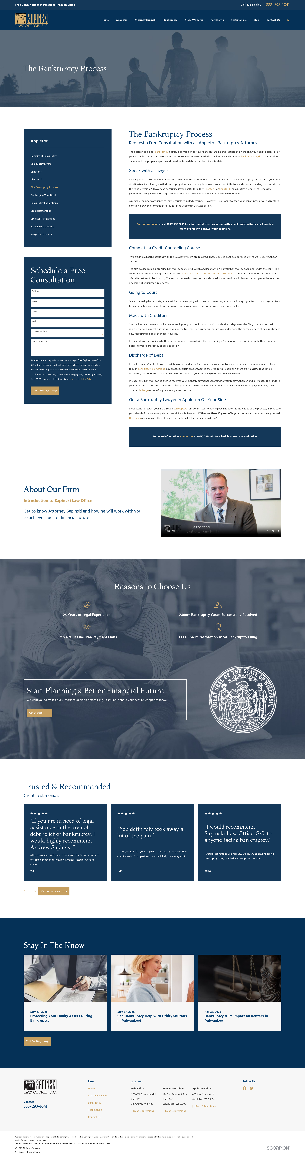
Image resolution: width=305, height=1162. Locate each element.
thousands (135, 418)
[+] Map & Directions (142, 1111)
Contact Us (94, 1117)
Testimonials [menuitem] (239, 20)
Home (91, 1089)
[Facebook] (244, 1088)
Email (34, 321)
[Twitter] (252, 1088)
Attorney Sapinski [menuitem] (145, 20)
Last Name (35, 301)
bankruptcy (161, 152)
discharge (143, 390)
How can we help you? (40, 341)
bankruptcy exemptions (151, 369)
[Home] (31, 20)
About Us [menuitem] (121, 20)
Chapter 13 (225, 189)
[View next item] (33, 891)
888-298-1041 (278, 5)
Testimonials (95, 1110)
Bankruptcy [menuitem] (170, 20)
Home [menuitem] (105, 20)
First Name (36, 291)
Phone (34, 311)
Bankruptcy (94, 1103)
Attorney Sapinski (98, 1096)
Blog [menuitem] (256, 20)
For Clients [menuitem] (217, 20)
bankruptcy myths (251, 157)
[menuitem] (67, 156)
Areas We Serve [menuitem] (194, 20)
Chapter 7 (210, 189)
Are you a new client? (40, 331)
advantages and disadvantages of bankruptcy (207, 274)
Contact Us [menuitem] (273, 20)
